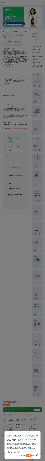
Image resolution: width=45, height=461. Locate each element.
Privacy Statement (27, 439)
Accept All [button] (29, 455)
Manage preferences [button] (21, 455)
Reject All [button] (35, 455)
